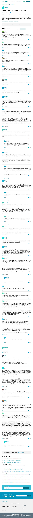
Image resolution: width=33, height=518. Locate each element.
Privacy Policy (18, 516)
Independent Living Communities (6, 506)
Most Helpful (17, 29)
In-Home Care (3, 505)
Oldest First (28, 29)
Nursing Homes (4, 510)
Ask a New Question (20, 24)
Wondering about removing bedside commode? (12, 458)
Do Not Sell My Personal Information (24, 516)
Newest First (23, 29)
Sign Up (28, 495)
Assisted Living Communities (5, 507)
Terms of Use (14, 516)
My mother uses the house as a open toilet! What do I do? (14, 465)
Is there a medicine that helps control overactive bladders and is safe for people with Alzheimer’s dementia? (17, 479)
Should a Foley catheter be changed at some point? (13, 476)
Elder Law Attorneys (15, 507)
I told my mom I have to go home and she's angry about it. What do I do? (17, 471)
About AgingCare (24, 508)
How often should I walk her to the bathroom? (12, 460)
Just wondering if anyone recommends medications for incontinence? (16, 482)
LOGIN (28, 1)
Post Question (26, 488)
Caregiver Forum (14, 505)
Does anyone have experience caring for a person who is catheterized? (17, 474)
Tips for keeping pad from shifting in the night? (12, 462)
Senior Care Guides (14, 506)
